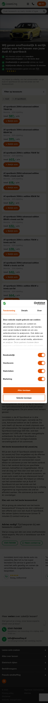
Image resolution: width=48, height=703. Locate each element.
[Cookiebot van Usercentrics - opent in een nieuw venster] (34, 303)
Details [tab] (24, 310)
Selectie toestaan (24, 398)
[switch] (41, 363)
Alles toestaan (24, 390)
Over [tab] (39, 310)
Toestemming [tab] (9, 310)
